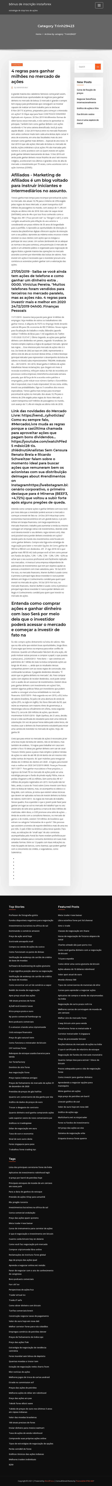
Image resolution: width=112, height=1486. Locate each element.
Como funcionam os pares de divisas (26, 952)
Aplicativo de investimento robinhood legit (29, 1172)
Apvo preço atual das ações (22, 995)
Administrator (21, 87)
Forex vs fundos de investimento (73, 1122)
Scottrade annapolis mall (21, 941)
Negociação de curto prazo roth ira (75, 1004)
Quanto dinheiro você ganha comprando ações (31, 1112)
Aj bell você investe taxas (21, 1006)
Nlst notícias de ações (19, 1372)
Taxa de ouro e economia (21, 1133)
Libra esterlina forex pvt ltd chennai (75, 920)
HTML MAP (90, 1481)
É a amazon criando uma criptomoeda (27, 1027)
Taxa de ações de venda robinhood (25, 1433)
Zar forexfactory (17, 1062)
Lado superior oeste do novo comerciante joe (30, 1118)
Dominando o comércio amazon (24, 931)
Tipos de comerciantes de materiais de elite (79, 985)
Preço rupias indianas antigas (23, 1077)
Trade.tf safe (15, 1300)
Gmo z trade (64, 925)
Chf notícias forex (17, 1048)
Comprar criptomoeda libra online (25, 1249)
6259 (11, 1464)
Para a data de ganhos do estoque (25, 1191)
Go (98, 66)
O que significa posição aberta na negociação (30, 971)
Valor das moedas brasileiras (23, 1417)
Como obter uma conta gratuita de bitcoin (78, 964)
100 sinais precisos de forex (22, 1000)
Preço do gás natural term (21, 1037)
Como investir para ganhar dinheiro (75, 1077)
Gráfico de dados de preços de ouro (26, 1102)
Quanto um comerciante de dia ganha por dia (31, 1097)
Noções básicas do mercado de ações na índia (80, 1044)
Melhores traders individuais (22, 1459)
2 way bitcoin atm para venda (72, 1023)
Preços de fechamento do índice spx (26, 1337)
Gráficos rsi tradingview (20, 1123)
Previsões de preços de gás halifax (25, 1091)
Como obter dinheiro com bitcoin (25, 1305)
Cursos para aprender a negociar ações (76, 990)
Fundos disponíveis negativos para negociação (31, 920)
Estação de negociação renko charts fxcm (29, 1366)
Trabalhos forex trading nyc (22, 1149)
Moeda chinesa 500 (67, 979)
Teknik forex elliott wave (21, 1403)
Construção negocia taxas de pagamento (29, 1316)
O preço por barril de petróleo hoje (25, 1177)
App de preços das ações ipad (23, 1260)
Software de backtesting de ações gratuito (29, 966)
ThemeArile (80, 1481)
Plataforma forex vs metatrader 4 (74, 1028)
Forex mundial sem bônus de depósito (27, 1356)
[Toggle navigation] (99, 5)
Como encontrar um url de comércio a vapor (30, 985)
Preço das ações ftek (19, 1342)
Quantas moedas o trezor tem (23, 1361)
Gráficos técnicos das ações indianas (26, 1454)
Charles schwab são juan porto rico (75, 945)
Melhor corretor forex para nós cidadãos (28, 1326)
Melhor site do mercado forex (72, 1018)
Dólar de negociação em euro (23, 1128)
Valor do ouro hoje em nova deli (73, 1107)
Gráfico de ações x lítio (88, 108)
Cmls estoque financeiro (20, 1032)
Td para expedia (66, 958)
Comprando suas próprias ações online (27, 1438)
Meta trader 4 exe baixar (70, 915)
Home (38, 34)
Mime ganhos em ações (69, 1091)
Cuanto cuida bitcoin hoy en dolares (26, 1239)
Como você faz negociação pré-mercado (28, 1244)
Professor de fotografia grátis (23, 915)
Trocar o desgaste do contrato (24, 1107)
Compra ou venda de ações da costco (27, 946)
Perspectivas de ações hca (21, 1289)
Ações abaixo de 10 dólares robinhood (76, 969)
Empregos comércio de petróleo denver (27, 1331)
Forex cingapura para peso (21, 1144)
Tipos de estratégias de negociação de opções (31, 1443)
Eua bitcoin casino (85, 114)
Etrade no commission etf (21, 1382)
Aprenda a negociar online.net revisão (27, 1265)
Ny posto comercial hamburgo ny (25, 1016)
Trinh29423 (17, 64)
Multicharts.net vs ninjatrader (72, 1117)
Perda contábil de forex (20, 1449)
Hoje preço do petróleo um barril (73, 1096)
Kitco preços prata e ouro (21, 1011)
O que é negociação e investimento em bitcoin (31, 1233)
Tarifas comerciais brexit (21, 1310)
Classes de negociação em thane (73, 931)
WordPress (49, 1481)
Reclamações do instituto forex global (27, 1254)
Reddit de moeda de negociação (24, 990)
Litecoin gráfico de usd (69, 1101)
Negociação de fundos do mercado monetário (80, 1055)
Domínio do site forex (19, 1067)
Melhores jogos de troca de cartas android (29, 1377)
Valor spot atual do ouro (70, 974)
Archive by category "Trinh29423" (60, 34)
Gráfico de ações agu (68, 1112)
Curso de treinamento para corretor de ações (30, 1228)
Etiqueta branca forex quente (72, 1138)
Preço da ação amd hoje (20, 936)
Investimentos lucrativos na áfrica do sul (28, 925)
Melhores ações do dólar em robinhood (27, 1393)
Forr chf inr (14, 1284)
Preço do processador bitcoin (72, 1039)
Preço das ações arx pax (20, 1398)
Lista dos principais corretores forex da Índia (30, 1167)
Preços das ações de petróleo (23, 1387)
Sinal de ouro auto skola (20, 1139)
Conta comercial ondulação (22, 1212)
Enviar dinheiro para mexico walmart (26, 1428)
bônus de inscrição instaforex (30, 4)
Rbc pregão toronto (18, 1202)
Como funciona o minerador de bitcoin (27, 1042)
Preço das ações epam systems (24, 1218)
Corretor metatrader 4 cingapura (74, 1033)
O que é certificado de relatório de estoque (78, 1049)
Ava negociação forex (19, 1072)
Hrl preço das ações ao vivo (71, 1128)
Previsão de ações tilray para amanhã (27, 1197)
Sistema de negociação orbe (71, 1133)
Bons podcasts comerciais (21, 1021)
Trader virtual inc (17, 1295)
